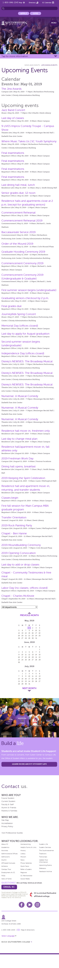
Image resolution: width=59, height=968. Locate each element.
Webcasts (42, 868)
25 (39, 635)
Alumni (4, 860)
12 (19, 633)
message (18, 930)
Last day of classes (12, 118)
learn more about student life (29, 764)
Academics (5, 847)
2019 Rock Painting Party (16, 525)
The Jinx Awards (11, 88)
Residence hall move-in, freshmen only (25, 430)
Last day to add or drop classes (20, 564)
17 (36, 633)
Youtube (29, 905)
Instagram (37, 905)
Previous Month (29, 615)
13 (22, 633)
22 (29, 635)
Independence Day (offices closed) (22, 353)
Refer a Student (26, 869)
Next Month (29, 688)
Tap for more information (14, 56)
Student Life (43, 844)
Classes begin (9, 497)
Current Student (8, 801)
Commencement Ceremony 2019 (22, 263)
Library (22, 853)
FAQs (3, 875)
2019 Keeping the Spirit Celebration (23, 478)
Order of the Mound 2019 (17, 243)
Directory (32, 2)
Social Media (25, 879)
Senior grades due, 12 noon (18, 192)
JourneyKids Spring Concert (18, 314)
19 (19, 635)
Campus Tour (6, 869)
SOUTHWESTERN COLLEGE (19, 942)
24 (36, 635)
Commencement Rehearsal (18, 212)
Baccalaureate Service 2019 (18, 232)
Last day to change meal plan (19, 438)
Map (20, 2)
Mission (23, 857)
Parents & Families (9, 811)
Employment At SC (8, 872)
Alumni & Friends (8, 808)
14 (26, 633)
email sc (9, 887)
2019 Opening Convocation (18, 552)
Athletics (4, 866)
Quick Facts (24, 866)
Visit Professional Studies (12, 833)
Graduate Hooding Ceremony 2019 (23, 251)
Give (35, 13)
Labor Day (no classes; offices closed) (24, 587)
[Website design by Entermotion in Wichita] (31, 942)
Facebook (21, 905)
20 (22, 635)
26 (19, 638)
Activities (4, 850)
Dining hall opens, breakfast (18, 466)
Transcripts (43, 857)
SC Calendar (46, 2)
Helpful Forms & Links (28, 847)
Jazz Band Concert (13, 110)
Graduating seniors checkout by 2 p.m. (25, 298)
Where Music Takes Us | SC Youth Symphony (28, 141)
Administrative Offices (9, 853)
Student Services (45, 847)
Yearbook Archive (45, 871)
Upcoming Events (49, 65)
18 (39, 633)
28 (26, 638)
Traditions (42, 853)
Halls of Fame (6, 879)
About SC (4, 844)
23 (33, 635)
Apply (23, 13)
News (22, 860)
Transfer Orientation (13, 517)
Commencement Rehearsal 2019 (21, 220)
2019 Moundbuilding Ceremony (21, 544)
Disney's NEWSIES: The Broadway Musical (27, 361)
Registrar (23, 872)
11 (39, 630)
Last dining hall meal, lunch (18, 184)
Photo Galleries (26, 863)
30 (33, 638)
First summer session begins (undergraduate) (28, 290)
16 (33, 633)
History (23, 850)
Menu (53, 23)
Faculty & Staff (7, 805)
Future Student (7, 798)
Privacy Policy (7, 826)
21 (26, 635)
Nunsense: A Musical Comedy (19, 396)
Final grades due (11, 306)
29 (29, 638)
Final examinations (12, 152)
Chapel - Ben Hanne (14, 533)
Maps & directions (28, 930)
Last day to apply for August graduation (25, 333)
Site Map (5, 820)
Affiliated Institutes (8, 863)
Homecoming (25, 844)
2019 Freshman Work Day (17, 458)
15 (29, 633)
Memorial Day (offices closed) (19, 325)
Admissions (5, 857)
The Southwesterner (46, 850)
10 (36, 630)
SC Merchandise (26, 875)
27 (22, 638)
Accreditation (7, 823)
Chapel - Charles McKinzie (17, 595)
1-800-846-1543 (10, 2)
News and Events (32, 65)
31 (36, 638)
